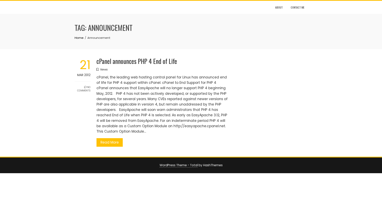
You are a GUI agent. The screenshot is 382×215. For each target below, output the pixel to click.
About (279, 7)
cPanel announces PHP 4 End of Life (136, 61)
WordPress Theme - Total (179, 165)
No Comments (84, 88)
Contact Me (297, 7)
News (104, 69)
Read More (109, 142)
